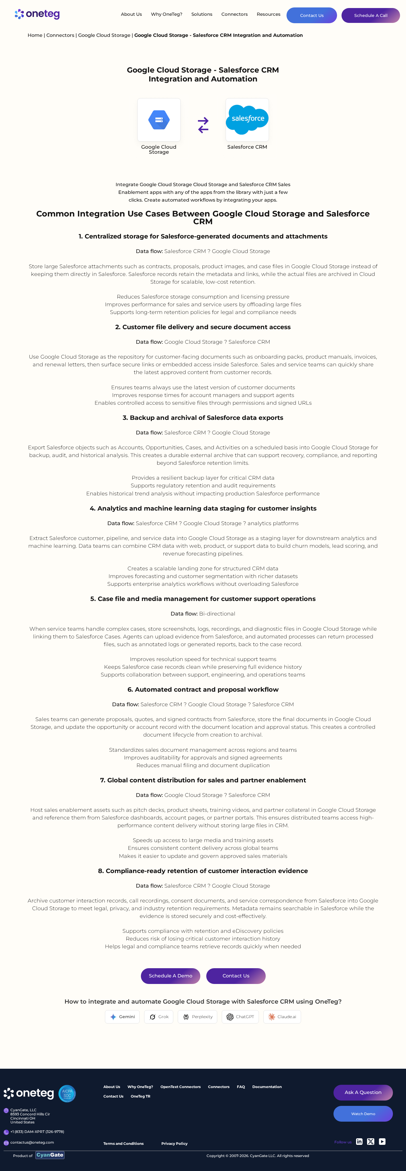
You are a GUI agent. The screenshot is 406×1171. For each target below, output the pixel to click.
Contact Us (312, 15)
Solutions (202, 14)
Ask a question (363, 1092)
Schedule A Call (371, 15)
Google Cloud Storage (105, 35)
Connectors (234, 14)
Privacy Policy (174, 1143)
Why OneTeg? (166, 14)
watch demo (363, 1113)
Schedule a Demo (170, 976)
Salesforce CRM (247, 147)
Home (35, 35)
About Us (131, 14)
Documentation (267, 1086)
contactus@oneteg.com (32, 1142)
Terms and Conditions (123, 1143)
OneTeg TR (140, 1096)
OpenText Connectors (180, 1086)
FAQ (241, 1086)
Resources (269, 14)
